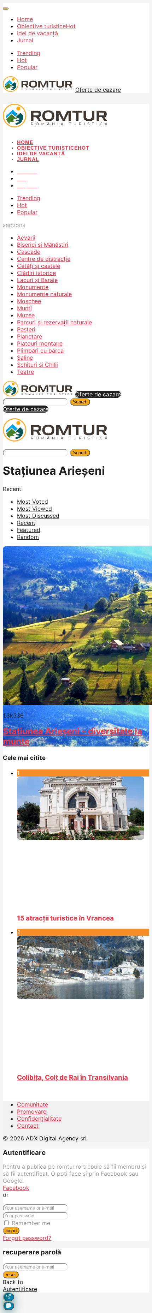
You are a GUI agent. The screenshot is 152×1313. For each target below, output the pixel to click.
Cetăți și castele (38, 265)
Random (28, 536)
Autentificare (20, 1289)
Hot (22, 60)
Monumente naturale (44, 294)
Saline (25, 357)
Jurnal (25, 40)
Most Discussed (38, 515)
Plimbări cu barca (40, 350)
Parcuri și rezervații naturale (54, 322)
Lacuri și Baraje (37, 279)
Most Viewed (34, 508)
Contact (28, 1125)
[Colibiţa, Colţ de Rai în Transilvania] (83, 1001)
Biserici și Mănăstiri (42, 244)
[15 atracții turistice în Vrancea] (83, 842)
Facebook (16, 1187)
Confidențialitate (39, 1118)
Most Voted (32, 501)
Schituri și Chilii (37, 364)
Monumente (32, 286)
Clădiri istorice (36, 272)
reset (11, 1274)
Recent (26, 522)
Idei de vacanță (37, 33)
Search (80, 401)
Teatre (25, 371)
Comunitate (32, 1104)
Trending (28, 52)
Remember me (31, 1223)
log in (11, 1230)
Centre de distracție (43, 258)
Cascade (28, 251)
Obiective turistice (46, 26)
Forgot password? (27, 1237)
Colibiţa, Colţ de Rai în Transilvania (72, 1077)
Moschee (29, 301)
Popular (27, 67)
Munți (24, 308)
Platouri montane (40, 343)
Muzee (26, 315)
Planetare (29, 336)
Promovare (31, 1111)
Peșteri (26, 329)
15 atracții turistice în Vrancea (65, 918)
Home (25, 19)
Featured (28, 529)
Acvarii (26, 237)
